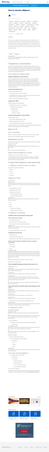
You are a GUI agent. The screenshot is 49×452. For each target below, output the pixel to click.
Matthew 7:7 (23, 24)
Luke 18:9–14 (16, 23)
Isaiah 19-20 (33, 418)
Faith (29, 28)
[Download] (17, 405)
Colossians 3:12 (11, 24)
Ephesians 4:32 (35, 21)
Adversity (29, 29)
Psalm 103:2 (32, 26)
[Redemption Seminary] (24, 430)
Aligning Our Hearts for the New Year (27, 418)
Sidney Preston (33, 419)
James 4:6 (37, 24)
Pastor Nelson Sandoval (24, 419)
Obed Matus (11, 419)
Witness (20, 29)
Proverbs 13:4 (11, 21)
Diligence (33, 29)
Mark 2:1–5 (10, 26)
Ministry (25, 28)
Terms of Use (38, 447)
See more (39, 396)
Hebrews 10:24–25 (28, 23)
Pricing (25, 447)
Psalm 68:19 (27, 26)
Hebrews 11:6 (29, 21)
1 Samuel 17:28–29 (12, 28)
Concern (24, 29)
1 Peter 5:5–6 (18, 24)
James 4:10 (21, 23)
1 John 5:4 (10, 23)
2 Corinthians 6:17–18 (30, 24)
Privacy (31, 447)
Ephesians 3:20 (17, 21)
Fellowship (15, 29)
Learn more (34, 5)
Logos (9, 447)
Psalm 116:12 (34, 23)
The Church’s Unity (12, 31)
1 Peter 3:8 (21, 26)
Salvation (10, 29)
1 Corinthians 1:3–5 (19, 28)
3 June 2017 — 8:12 (12, 418)
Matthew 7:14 (16, 26)
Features (20, 447)
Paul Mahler (14, 14)
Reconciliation (34, 28)
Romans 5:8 (23, 21)
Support (45, 447)
